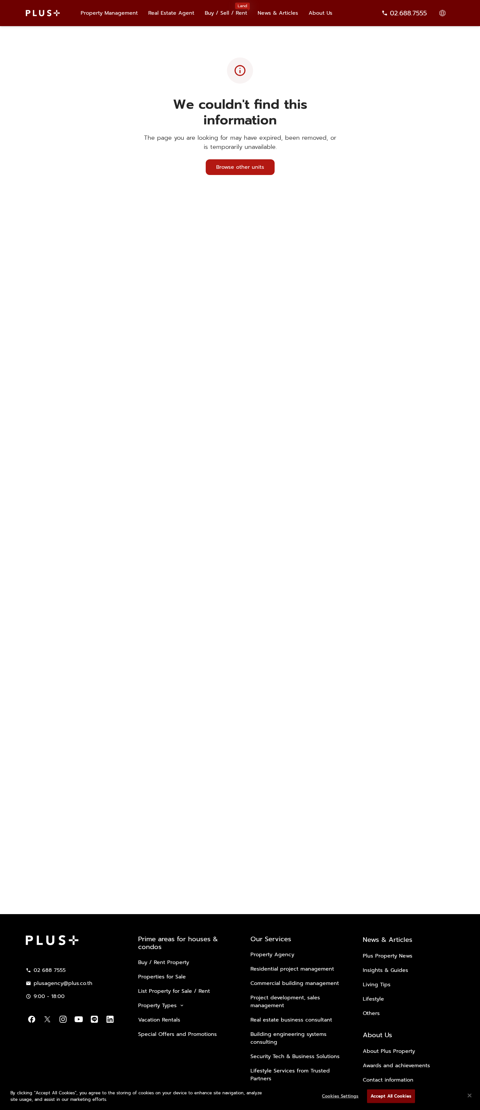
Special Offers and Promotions (177, 1034)
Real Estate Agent (171, 13)
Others (371, 1013)
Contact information (388, 1080)
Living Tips (377, 985)
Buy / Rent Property (163, 962)
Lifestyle (373, 999)
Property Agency (272, 955)
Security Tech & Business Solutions (295, 1056)
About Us (320, 13)
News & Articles (278, 13)
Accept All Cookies (391, 1096)
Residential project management (292, 969)
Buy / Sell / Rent (226, 10)
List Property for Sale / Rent (174, 991)
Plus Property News (387, 956)
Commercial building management (294, 983)
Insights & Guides (385, 970)
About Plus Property (389, 1051)
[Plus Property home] (43, 13)
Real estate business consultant (291, 1020)
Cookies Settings (340, 1096)
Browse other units (240, 167)
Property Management (109, 13)
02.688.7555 (408, 13)
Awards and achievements (396, 1066)
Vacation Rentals (159, 1020)
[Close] (469, 1095)
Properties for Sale (162, 977)
